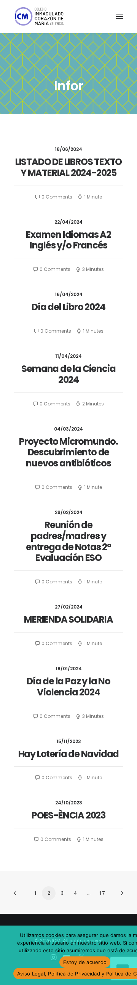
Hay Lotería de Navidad (68, 754)
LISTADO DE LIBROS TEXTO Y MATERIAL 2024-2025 (68, 167)
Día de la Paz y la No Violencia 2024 (68, 686)
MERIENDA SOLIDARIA (68, 619)
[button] (119, 16)
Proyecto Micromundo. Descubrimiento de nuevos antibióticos (68, 452)
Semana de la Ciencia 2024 (68, 374)
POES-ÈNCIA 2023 (68, 815)
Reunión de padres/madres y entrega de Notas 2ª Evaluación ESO (68, 541)
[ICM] (39, 16)
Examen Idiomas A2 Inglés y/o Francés (68, 240)
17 (102, 893)
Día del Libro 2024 (68, 307)
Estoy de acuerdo (85, 962)
